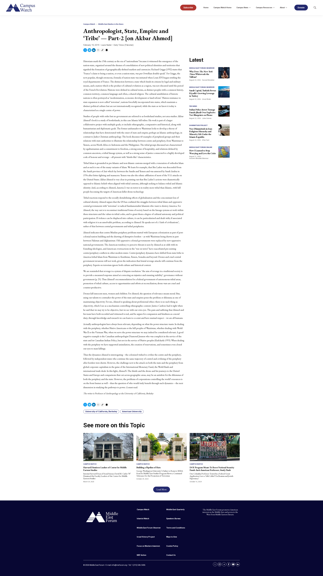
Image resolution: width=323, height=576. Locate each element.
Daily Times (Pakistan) (123, 45)
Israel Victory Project (146, 537)
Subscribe (188, 7)
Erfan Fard (205, 140)
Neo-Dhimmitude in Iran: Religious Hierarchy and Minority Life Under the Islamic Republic (200, 132)
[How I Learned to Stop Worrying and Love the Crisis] (224, 152)
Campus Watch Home (222, 8)
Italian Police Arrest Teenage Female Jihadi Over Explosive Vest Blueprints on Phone (202, 112)
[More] (250, 8)
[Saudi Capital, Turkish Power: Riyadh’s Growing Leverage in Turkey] (224, 92)
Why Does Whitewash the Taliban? (201, 74)
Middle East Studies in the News (110, 24)
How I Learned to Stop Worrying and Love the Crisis (202, 152)
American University (132, 411)
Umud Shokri (206, 99)
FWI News (193, 106)
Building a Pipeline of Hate (148, 467)
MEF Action (141, 555)
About (282, 8)
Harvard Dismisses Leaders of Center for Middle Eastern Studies (105, 469)
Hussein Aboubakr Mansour (198, 158)
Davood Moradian (208, 80)
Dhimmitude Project (198, 125)
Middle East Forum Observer (201, 68)
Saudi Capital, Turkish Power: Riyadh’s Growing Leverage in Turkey (202, 93)
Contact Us (171, 555)
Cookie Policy (172, 546)
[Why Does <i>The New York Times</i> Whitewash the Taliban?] (224, 72)
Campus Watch (89, 24)
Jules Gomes (206, 118)
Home (205, 8)
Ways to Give (171, 537)
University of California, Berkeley (101, 411)
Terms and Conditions (175, 528)
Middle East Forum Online (200, 147)
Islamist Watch (143, 519)
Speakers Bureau (173, 519)
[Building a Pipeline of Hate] (161, 447)
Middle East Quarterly (175, 510)
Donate (301, 7)
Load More (161, 489)
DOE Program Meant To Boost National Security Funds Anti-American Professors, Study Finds (212, 469)
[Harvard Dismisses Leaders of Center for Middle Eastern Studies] (108, 447)
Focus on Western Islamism (148, 546)
